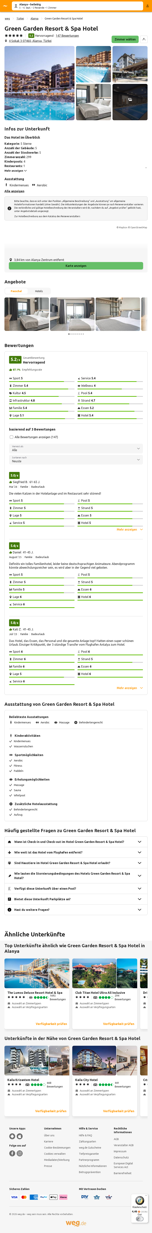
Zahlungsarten (87, 1141)
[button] (39, 83)
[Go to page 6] (79, 334)
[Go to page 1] (69, 334)
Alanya (34, 18)
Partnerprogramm (89, 1159)
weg (7, 18)
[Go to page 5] (77, 334)
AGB (116, 1139)
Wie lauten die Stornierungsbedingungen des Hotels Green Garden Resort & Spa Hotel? (72, 876)
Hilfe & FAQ (85, 1135)
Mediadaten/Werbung (57, 1159)
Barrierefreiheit (122, 1173)
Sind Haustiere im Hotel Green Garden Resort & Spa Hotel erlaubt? (62, 863)
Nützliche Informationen (93, 1166)
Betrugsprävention (90, 1172)
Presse (48, 1166)
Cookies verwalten (55, 1153)
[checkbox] (11, 437)
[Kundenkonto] (147, 6)
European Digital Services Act (123, 1165)
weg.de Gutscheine (90, 1147)
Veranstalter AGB (124, 1145)
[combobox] (76, 448)
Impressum (120, 1151)
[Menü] (146, 1196)
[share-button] (144, 39)
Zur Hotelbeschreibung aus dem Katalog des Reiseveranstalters (47, 216)
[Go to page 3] (73, 334)
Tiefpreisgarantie (89, 1153)
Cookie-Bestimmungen (57, 1147)
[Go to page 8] (83, 334)
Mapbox (123, 227)
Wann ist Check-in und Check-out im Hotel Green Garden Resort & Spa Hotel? (69, 841)
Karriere (48, 1141)
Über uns (49, 1135)
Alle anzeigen (14, 191)
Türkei (20, 18)
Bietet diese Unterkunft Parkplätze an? (42, 899)
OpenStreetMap (138, 227)
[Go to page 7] (81, 334)
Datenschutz (121, 1157)
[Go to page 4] (75, 334)
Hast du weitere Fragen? (31, 909)
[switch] (139, 1219)
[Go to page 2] (71, 334)
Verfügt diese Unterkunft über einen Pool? (45, 888)
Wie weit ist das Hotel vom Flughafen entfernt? (48, 852)
